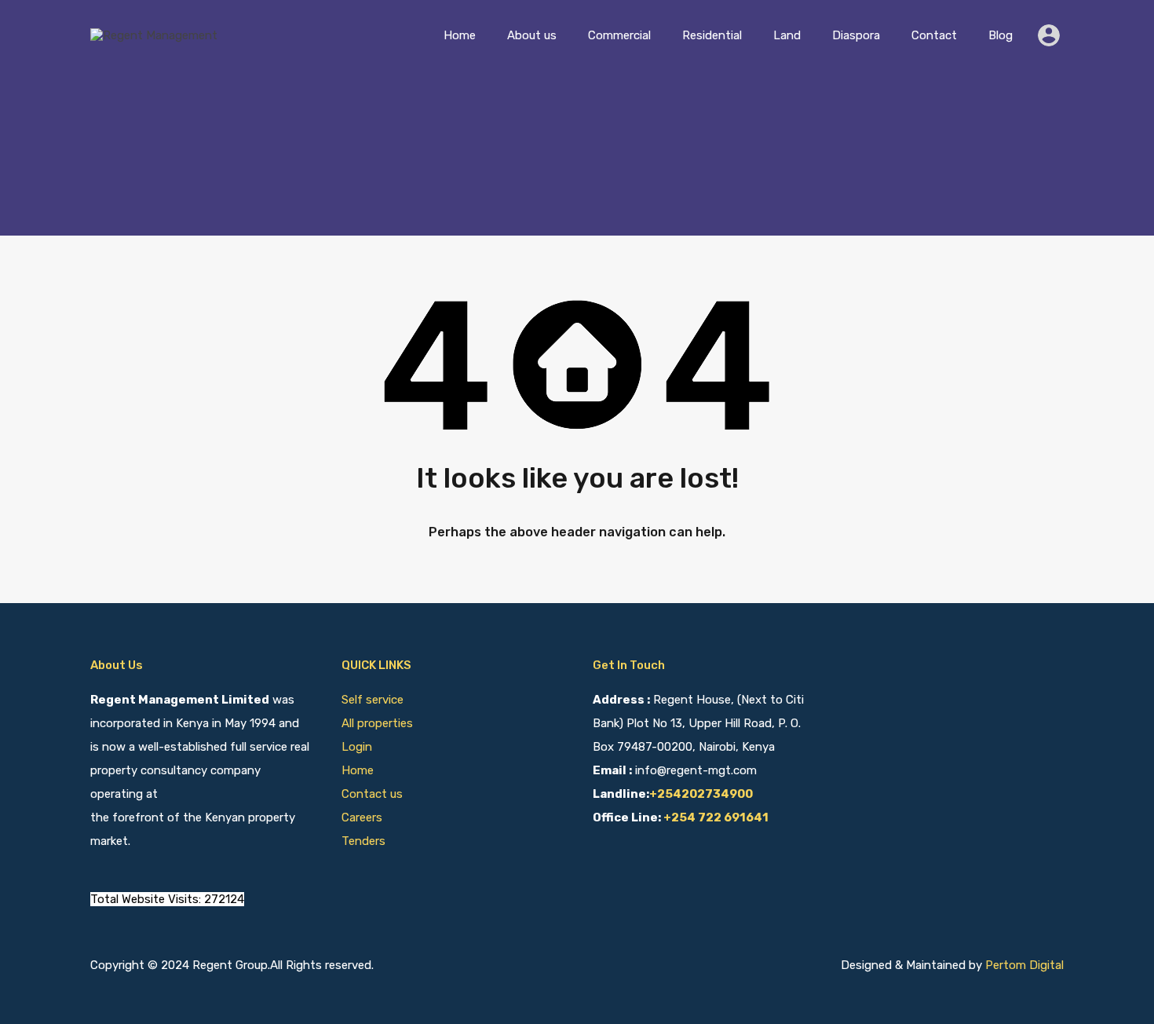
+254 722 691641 (716, 817)
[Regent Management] (153, 35)
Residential (712, 35)
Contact (934, 35)
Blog (1000, 35)
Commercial (619, 35)
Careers (361, 817)
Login (356, 747)
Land (787, 35)
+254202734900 (701, 794)
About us (532, 35)
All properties (377, 723)
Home (460, 35)
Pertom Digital (1024, 965)
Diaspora (856, 35)
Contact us (372, 794)
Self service (374, 700)
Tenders (363, 841)
